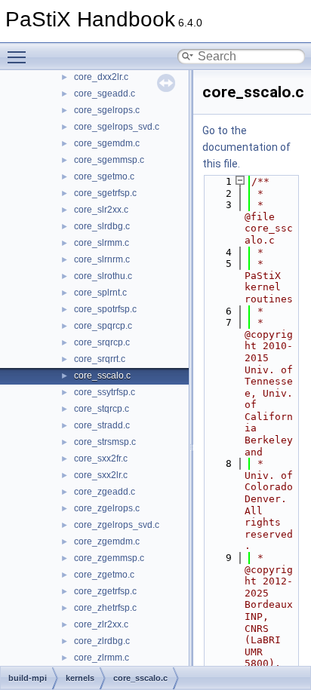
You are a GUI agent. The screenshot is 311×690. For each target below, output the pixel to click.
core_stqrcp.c (101, 408)
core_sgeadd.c (104, 93)
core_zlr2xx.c (101, 624)
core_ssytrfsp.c (104, 392)
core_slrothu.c (103, 276)
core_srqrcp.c (102, 342)
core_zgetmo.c (104, 574)
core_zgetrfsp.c (105, 591)
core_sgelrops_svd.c (116, 126)
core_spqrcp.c (103, 325)
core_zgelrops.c (107, 508)
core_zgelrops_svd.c (116, 525)
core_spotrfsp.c (105, 309)
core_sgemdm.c (107, 143)
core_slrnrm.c (102, 259)
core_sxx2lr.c (101, 475)
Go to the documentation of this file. (246, 147)
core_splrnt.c (100, 292)
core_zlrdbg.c (102, 641)
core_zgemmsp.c (109, 558)
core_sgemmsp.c (109, 160)
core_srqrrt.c (99, 359)
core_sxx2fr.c (101, 458)
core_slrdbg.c (102, 226)
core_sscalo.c (102, 375)
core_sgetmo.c (104, 176)
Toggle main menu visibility (19, 56)
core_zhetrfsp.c (105, 608)
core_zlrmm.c (101, 657)
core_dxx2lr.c (101, 77)
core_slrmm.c (101, 243)
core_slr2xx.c (101, 209)
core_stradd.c (102, 425)
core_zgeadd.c (104, 491)
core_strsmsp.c (105, 442)
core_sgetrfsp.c (105, 193)
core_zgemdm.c (107, 541)
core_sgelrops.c (107, 110)
